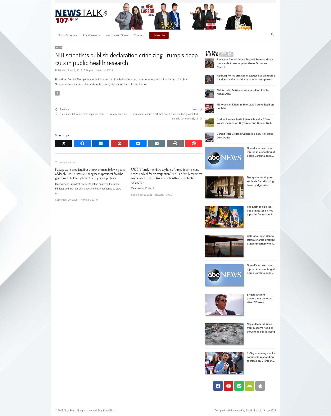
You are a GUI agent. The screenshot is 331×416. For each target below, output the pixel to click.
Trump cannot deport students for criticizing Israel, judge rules (260, 181)
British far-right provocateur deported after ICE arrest (259, 298)
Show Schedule (67, 35)
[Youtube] (228, 386)
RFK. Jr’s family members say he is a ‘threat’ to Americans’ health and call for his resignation (166, 178)
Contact (138, 35)
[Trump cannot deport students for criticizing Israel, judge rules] (224, 197)
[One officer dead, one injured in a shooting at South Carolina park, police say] (224, 167)
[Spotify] (239, 386)
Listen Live (159, 35)
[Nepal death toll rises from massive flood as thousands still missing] (224, 343)
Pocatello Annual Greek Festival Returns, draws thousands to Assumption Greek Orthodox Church (245, 63)
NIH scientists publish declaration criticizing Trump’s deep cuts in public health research (126, 59)
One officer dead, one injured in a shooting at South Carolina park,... (261, 152)
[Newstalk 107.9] (81, 16)
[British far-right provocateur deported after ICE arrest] (224, 314)
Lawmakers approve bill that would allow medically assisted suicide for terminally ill (165, 116)
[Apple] (260, 386)
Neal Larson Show (117, 35)
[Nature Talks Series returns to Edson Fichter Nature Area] (209, 97)
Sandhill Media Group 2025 (261, 410)
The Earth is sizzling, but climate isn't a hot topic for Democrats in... (261, 210)
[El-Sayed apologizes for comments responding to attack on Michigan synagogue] (224, 373)
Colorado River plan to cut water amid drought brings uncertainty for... (261, 240)
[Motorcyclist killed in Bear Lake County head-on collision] (209, 111)
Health (59, 47)
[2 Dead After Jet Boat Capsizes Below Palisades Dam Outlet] (209, 140)
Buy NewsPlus (106, 410)
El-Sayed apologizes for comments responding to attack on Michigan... (261, 357)
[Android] (249, 386)
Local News (90, 35)
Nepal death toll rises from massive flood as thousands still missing (261, 328)
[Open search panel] (272, 34)
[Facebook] (218, 386)
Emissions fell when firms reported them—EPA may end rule (93, 114)
